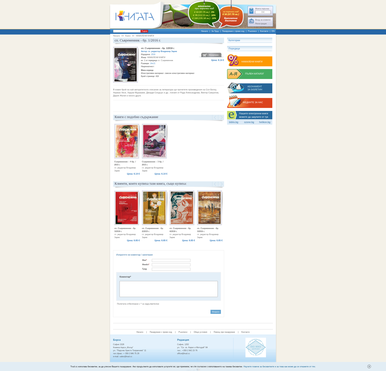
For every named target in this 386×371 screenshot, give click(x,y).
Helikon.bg (264, 122)
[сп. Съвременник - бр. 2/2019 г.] (154, 208)
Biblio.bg (233, 122)
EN (273, 31)
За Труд (215, 31)
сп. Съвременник (165, 60)
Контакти (264, 31)
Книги (127, 36)
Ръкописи (252, 31)
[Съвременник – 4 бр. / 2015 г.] (126, 141)
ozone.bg (249, 122)
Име (144, 260)
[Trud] (138, 28)
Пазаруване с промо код (233, 31)
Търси (144, 31)
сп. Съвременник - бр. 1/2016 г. (157, 48)
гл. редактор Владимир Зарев (162, 51)
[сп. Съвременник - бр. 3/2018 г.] (126, 208)
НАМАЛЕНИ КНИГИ (145, 36)
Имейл (145, 264)
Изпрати (215, 312)
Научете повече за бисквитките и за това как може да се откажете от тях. (280, 366)
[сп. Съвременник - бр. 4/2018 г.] (181, 208)
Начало (204, 31)
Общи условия (200, 332)
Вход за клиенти (262, 20)
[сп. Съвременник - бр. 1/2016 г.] (125, 65)
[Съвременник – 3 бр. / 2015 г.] (154, 141)
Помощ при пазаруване (224, 332)
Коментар (125, 276)
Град (144, 269)
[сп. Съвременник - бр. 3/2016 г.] (209, 208)
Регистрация (261, 23)
